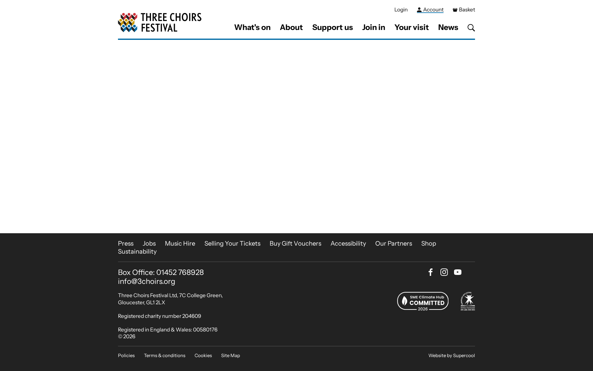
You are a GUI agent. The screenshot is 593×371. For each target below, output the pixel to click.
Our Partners (393, 243)
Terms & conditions (164, 355)
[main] (296, 136)
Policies (126, 355)
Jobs (149, 243)
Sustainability (137, 251)
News (448, 27)
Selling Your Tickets (232, 243)
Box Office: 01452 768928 (161, 272)
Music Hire (180, 243)
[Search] (471, 28)
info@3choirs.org (146, 281)
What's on (252, 27)
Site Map (230, 355)
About (291, 27)
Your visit (411, 27)
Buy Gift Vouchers (295, 243)
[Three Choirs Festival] (159, 22)
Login (401, 9)
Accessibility (348, 243)
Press (125, 243)
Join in (373, 27)
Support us (332, 27)
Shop (428, 243)
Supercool (464, 355)
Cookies (203, 355)
